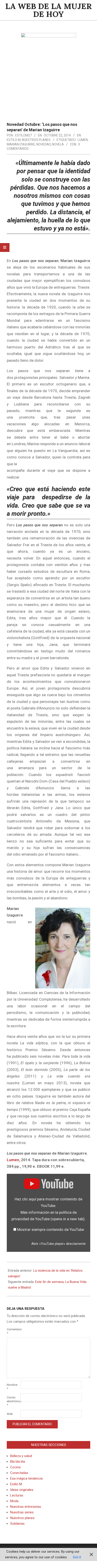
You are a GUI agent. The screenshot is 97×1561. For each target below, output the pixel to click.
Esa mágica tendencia (26, 1478)
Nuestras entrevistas (25, 1507)
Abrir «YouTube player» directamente (58, 1244)
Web (10, 1414)
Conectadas (19, 1473)
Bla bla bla (17, 1462)
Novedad (43, 144)
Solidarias (17, 1524)
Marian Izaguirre (21, 144)
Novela (58, 144)
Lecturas (16, 1495)
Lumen (83, 140)
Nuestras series (22, 1512)
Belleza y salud (21, 1456)
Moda (14, 1501)
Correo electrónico (13, 1401)
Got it (77, 1557)
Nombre (12, 1386)
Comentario (13, 1331)
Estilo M (14, 140)
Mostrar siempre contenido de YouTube (50, 1229)
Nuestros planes (36, 140)
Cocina (15, 1467)
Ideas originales (21, 1490)
